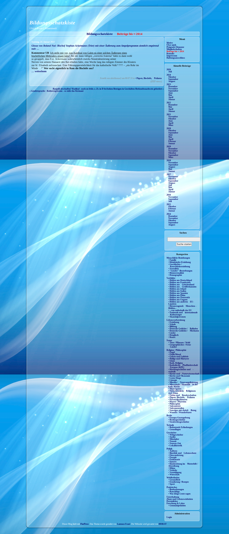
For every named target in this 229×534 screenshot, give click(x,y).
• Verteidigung (174, 472)
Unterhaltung (173, 497)
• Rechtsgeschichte (176, 420)
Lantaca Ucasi (123, 524)
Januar (171, 99)
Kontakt (170, 53)
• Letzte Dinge (174, 378)
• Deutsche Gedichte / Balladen (183, 329)
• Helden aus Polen (176, 295)
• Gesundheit (174, 480)
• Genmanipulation (177, 505)
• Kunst (171, 337)
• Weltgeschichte (175, 435)
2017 (169, 174)
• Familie (172, 260)
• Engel (171, 352)
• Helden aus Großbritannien (182, 287)
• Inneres (172, 462)
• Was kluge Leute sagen (179, 494)
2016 (169, 195)
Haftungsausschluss (176, 58)
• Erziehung (173, 322)
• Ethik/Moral (174, 354)
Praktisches (172, 487)
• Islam (171, 361)
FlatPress (84, 524)
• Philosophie (174, 404)
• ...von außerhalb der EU (180, 310)
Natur (169, 340)
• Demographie (175, 275)
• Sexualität (173, 269)
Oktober (172, 77)
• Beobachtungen (176, 489)
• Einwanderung (175, 455)
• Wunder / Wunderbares (180, 412)
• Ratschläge (174, 491)
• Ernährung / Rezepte (178, 482)
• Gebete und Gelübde (178, 356)
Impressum (172, 56)
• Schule (172, 324)
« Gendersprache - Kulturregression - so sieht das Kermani (56, 91)
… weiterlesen (39, 71)
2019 (169, 146)
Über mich (171, 45)
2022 (169, 103)
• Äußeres (172, 451)
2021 (169, 114)
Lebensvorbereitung (176, 320)
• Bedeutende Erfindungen (180, 427)
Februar (172, 141)
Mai (170, 95)
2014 (169, 214)
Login (169, 517)
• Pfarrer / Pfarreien (177, 402)
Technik (170, 425)
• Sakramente (174, 406)
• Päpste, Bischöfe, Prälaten (148, 78)
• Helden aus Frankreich (179, 282)
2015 (169, 204)
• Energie (172, 457)
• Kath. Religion (175, 363)
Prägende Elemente (175, 47)
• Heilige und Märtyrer (178, 359)
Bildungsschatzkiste (52, 22)
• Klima (171, 468)
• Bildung (172, 326)
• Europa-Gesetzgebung (179, 418)
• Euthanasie (174, 459)
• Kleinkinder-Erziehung (179, 262)
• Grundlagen (174, 429)
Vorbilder (171, 278)
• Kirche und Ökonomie (179, 376)
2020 (169, 128)
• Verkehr (172, 470)
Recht (169, 415)
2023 (169, 84)
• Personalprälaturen (177, 399)
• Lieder (172, 333)
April (170, 97)
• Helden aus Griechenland (181, 284)
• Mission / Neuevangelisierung (183, 382)
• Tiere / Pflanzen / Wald (179, 342)
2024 (169, 75)
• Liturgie (172, 380)
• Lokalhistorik (175, 445)
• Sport (171, 484)
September (173, 79)
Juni (170, 93)
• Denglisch (173, 335)
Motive (170, 43)
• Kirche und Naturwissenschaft (183, 374)
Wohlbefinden (173, 478)
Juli (170, 72)
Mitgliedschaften (174, 49)
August (171, 81)
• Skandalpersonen (177, 317)
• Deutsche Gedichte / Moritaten (183, 331)
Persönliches (172, 501)
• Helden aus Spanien (178, 293)
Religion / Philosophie (176, 350)
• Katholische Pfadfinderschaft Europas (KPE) (183, 366)
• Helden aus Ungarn (177, 300)
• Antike (172, 437)
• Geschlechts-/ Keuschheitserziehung (179, 265)
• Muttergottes (174, 389)
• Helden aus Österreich (179, 297)
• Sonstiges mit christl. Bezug (182, 410)
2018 (169, 160)
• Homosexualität (176, 273)
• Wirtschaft (173, 474)
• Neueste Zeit (174, 443)
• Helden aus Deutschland (180, 280)
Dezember (172, 86)
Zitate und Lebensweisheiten (180, 499)
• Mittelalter (173, 439)
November (173, 89)
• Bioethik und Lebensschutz (182, 453)
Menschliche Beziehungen (178, 258)
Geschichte (171, 433)
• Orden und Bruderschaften (182, 395)
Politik (169, 449)
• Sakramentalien (176, 408)
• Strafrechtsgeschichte (178, 422)
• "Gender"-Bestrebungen (180, 271)
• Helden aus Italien (177, 291)
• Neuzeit (172, 441)
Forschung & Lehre (176, 503)
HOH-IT (163, 524)
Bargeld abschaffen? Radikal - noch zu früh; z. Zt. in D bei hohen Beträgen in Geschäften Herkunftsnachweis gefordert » (108, 89)
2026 (169, 69)
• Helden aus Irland (177, 289)
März (170, 125)
